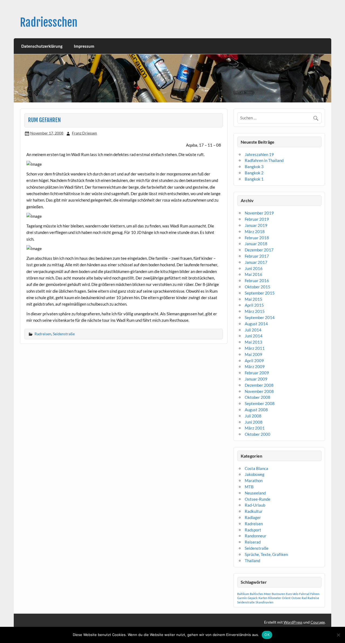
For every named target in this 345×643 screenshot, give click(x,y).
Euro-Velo (292, 594)
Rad (304, 598)
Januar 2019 (256, 225)
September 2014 (260, 317)
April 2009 (254, 360)
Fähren (314, 594)
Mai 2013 (253, 342)
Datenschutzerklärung (42, 46)
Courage (317, 622)
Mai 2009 (253, 354)
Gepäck (253, 598)
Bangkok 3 (254, 166)
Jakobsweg (254, 474)
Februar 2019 (257, 219)
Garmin (242, 598)
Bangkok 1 (254, 179)
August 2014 (256, 323)
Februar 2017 (257, 256)
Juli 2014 (253, 329)
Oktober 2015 (257, 286)
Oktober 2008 (257, 397)
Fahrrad (304, 594)
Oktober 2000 (257, 434)
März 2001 (255, 428)
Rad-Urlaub (255, 505)
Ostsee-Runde (257, 499)
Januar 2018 (256, 243)
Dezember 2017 (259, 249)
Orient (286, 598)
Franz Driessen (84, 133)
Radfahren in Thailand (264, 160)
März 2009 (255, 366)
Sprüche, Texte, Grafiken (266, 554)
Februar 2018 (257, 237)
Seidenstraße (64, 333)
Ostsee (296, 598)
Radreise (313, 598)
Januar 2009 (256, 378)
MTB (249, 486)
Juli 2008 (253, 415)
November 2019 (259, 212)
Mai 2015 (253, 299)
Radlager (253, 517)
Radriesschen (48, 22)
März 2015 (255, 311)
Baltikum (243, 594)
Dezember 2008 (259, 385)
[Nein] (338, 635)
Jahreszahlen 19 (259, 154)
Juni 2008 (254, 422)
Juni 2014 (254, 335)
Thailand (252, 560)
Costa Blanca (256, 468)
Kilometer (274, 598)
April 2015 (254, 305)
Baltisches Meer (260, 594)
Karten (262, 598)
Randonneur (255, 535)
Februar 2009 (257, 372)
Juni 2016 (254, 268)
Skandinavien (264, 602)
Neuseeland (255, 492)
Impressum (84, 46)
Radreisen (42, 333)
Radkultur (254, 511)
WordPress (293, 622)
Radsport (253, 529)
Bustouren (278, 594)
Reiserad (253, 542)
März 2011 (255, 348)
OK (267, 634)
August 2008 (256, 409)
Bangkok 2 (254, 172)
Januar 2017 (256, 262)
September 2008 (260, 403)
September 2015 (260, 293)
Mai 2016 (253, 274)
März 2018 (255, 231)
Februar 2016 (257, 280)
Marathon (254, 480)
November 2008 (259, 391)
